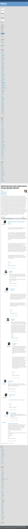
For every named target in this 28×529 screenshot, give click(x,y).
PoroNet (3, 176)
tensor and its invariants (3, 157)
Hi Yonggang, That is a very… (3, 516)
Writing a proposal (3, 153)
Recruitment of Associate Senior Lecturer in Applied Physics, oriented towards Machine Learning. (3, 63)
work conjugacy (10, 381)
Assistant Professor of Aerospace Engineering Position (3, 54)
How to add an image (3, 455)
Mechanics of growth (3, 134)
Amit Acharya (4, 383)
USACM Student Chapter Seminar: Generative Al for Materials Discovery (3, 105)
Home (1, 184)
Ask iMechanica (3, 449)
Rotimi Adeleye (4, 422)
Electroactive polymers (3, 173)
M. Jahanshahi (5, 274)
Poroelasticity (3, 141)
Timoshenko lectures (3, 146)
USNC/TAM (3, 180)
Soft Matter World (2, 179)
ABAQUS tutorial (3, 123)
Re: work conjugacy (12, 394)
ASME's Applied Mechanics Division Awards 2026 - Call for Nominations (3, 111)
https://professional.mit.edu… (5, 479)
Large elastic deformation (3, 130)
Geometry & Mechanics (3, 127)
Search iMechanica (3, 42)
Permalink (15, 285)
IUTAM (2, 174)
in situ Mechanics (3, 155)
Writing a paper (3, 151)
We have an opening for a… (3, 470)
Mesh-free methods (3, 136)
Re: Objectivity (12, 289)
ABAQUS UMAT (3, 121)
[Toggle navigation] (27, 3)
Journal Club (2, 460)
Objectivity (11, 271)
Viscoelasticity (3, 147)
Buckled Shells (3, 169)
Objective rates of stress (3, 138)
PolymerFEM (3, 175)
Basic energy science (2, 167)
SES (2, 177)
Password (2, 10)
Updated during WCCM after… (3, 475)
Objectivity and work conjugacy (13, 423)
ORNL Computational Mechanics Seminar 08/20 (3, 99)
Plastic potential (3, 140)
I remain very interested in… (3, 483)
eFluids (2, 181)
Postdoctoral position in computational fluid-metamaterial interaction (3, 77)
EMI (2, 171)
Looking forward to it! (3, 488)
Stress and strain (3, 143)
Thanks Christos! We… (3, 505)
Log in (9, 265)
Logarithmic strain (3, 132)
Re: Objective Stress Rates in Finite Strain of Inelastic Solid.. (16, 222)
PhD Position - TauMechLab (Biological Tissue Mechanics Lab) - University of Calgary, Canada (3, 92)
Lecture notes (3, 461)
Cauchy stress (2, 125)
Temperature (3, 144)
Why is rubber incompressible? (3, 149)
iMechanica (4, 4)
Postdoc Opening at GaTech (3, 58)
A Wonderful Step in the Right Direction (3, 500)
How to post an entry (2, 457)
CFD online (3, 170)
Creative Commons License (22, 526)
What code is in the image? (2, 18)
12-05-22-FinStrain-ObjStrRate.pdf (7, 218)
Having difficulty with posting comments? (3, 452)
